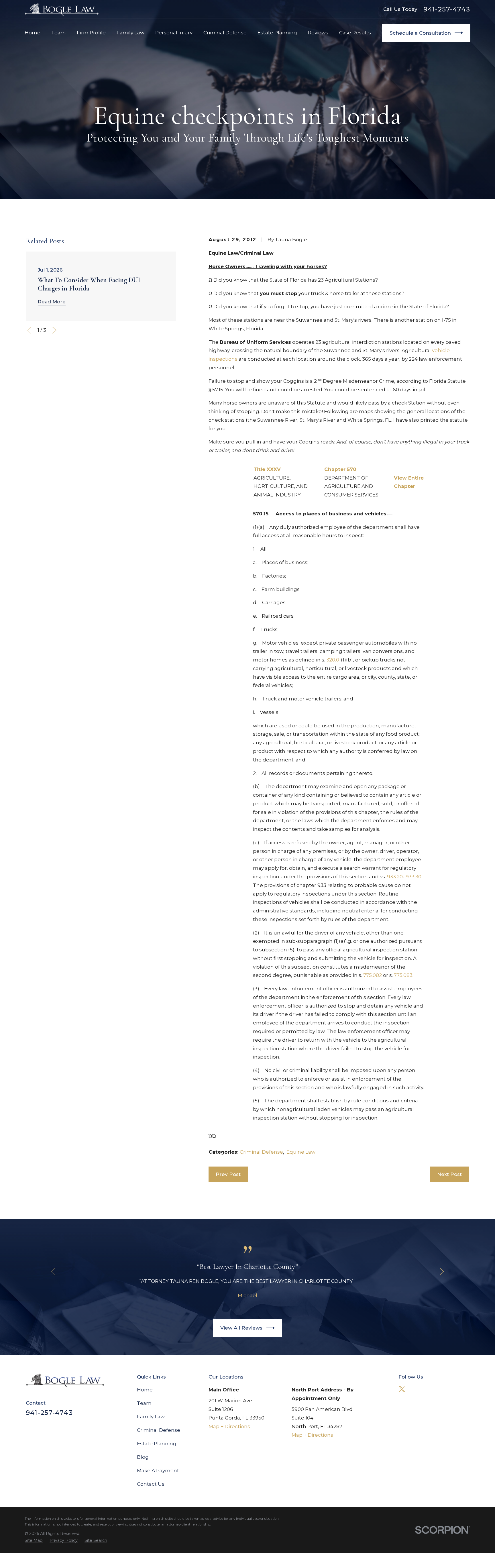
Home (145, 1390)
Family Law (151, 1417)
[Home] (62, 9)
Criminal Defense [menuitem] (225, 33)
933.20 (395, 876)
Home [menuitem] (32, 33)
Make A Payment (158, 1470)
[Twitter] (401, 1389)
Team (144, 1403)
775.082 (372, 975)
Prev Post (228, 1174)
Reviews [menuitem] (318, 33)
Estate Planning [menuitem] (277, 33)
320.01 (333, 660)
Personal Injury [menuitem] (173, 33)
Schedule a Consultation (420, 33)
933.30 (413, 876)
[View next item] (54, 330)
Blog (143, 1457)
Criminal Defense (261, 1152)
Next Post (449, 1174)
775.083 (403, 975)
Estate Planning (156, 1443)
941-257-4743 (446, 9)
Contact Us (150, 1484)
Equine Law (300, 1152)
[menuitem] (34, 1540)
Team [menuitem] (58, 33)
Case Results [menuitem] (355, 33)
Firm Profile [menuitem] (91, 33)
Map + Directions (229, 1426)
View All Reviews (241, 1328)
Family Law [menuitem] (130, 33)
